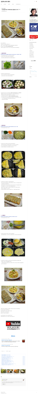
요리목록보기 (30, 50)
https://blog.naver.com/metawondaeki (6, 344)
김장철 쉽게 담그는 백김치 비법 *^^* (6, 359)
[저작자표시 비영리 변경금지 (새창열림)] (10, 351)
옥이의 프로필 (31, 43)
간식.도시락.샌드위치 (31, 47)
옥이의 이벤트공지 (31, 54)
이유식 (30, 49)
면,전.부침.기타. (31, 48)
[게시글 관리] (4, 351)
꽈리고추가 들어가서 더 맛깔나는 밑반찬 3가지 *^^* (7, 356)
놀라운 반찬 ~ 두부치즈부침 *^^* (5, 362)
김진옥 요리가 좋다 (5, 1)
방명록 (9, 4)
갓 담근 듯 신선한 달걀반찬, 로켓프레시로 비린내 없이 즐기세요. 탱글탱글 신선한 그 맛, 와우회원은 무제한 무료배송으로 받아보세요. (11, 341)
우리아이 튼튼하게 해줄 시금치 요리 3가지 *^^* (7, 358)
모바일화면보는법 (18, 4)
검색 (34, 1)
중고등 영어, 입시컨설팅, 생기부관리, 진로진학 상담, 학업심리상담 (10, 346)
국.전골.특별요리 (31, 44)
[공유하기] (3, 351)
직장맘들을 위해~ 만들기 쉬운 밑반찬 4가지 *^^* (7, 364)
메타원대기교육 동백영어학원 (6, 345)
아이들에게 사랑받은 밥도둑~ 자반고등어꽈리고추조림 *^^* (8, 363)
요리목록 (5, 4)
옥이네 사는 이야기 (31, 53)
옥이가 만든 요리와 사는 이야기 (32, 42)
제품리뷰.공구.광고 (31, 55)
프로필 (13, 4)
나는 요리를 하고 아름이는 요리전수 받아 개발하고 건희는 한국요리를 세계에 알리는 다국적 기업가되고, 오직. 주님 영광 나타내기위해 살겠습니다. (12, 382)
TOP (36, 392)
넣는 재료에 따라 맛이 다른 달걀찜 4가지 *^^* (7, 357)
